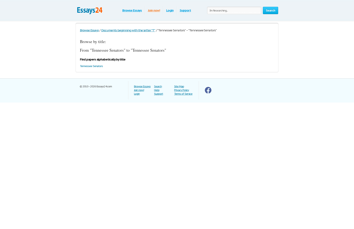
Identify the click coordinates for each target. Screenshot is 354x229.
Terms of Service (183, 94)
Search (158, 86)
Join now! (154, 10)
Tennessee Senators (91, 66)
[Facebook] (208, 92)
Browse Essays (132, 10)
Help (156, 90)
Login (170, 10)
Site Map (179, 86)
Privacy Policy (181, 90)
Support (185, 10)
